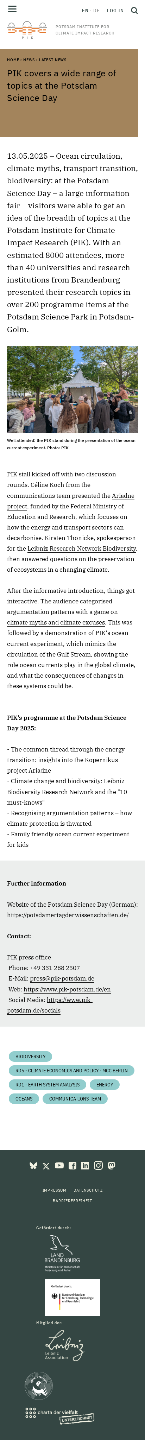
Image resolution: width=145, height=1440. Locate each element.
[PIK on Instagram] (99, 1164)
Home (13, 59)
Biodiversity (30, 1056)
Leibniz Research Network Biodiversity (81, 548)
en (85, 10)
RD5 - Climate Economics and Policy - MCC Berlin (71, 1070)
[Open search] (132, 10)
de (96, 10)
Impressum (55, 1190)
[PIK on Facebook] (73, 1164)
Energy (104, 1084)
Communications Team (75, 1099)
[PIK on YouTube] (60, 1164)
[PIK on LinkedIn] (85, 1164)
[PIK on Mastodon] (111, 1164)
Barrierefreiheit (72, 1200)
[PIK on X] (46, 1164)
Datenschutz (88, 1190)
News (29, 59)
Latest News (53, 59)
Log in (115, 10)
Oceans (23, 1099)
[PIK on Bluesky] (34, 1164)
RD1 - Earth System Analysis (47, 1084)
